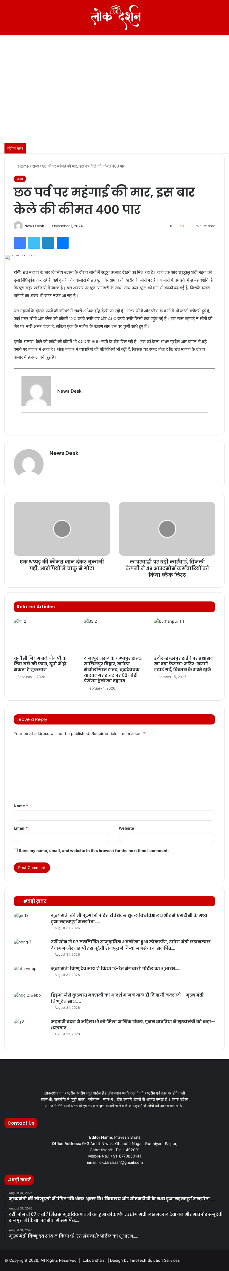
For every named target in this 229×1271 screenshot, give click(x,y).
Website (126, 828)
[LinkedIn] (48, 243)
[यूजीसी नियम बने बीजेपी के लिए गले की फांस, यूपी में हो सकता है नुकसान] (44, 635)
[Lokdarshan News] (114, 17)
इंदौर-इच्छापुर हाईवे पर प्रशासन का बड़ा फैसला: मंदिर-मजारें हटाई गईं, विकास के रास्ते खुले (184, 664)
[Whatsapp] (221, 1260)
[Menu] (7, 20)
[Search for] (222, 20)
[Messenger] (63, 243)
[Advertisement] (114, 98)
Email (20, 828)
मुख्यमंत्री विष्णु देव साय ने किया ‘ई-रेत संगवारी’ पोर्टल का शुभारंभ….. (115, 968)
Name (21, 805)
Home (23, 166)
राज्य (35, 166)
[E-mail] (24, 422)
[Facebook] (20, 243)
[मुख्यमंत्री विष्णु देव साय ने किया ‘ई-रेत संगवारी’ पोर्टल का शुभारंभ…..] (30, 976)
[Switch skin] (211, 20)
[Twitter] (34, 243)
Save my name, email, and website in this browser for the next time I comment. (94, 850)
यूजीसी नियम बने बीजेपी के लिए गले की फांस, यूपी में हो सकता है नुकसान (40, 664)
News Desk (34, 226)
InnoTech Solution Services (155, 1260)
